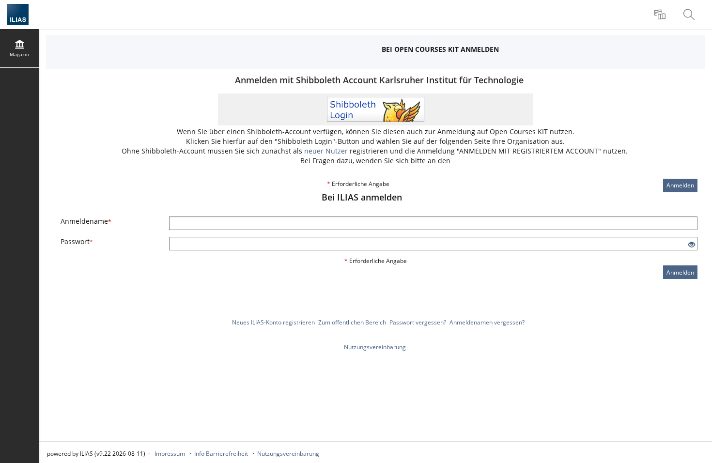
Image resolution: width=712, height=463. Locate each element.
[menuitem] (661, 14)
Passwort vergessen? (417, 322)
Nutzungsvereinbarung (375, 347)
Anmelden (680, 185)
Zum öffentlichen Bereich (352, 322)
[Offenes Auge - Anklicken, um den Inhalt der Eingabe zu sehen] (691, 244)
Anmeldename (86, 221)
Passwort (77, 241)
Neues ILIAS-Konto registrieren (273, 322)
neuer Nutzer (326, 150)
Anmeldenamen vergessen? (487, 322)
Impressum (170, 453)
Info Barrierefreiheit (221, 453)
